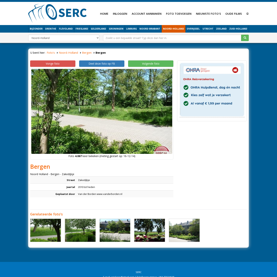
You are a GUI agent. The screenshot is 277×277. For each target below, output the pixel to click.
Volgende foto (150, 63)
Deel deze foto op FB (102, 63)
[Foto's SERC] (57, 13)
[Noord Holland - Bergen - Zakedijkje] (45, 230)
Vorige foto (53, 63)
